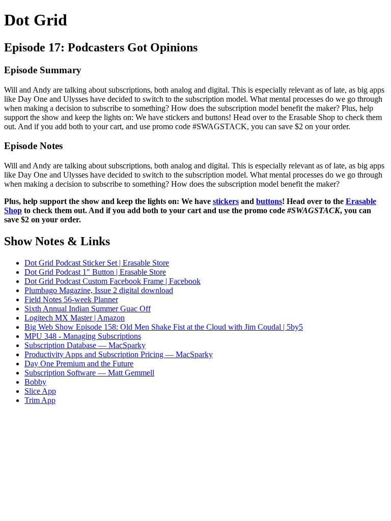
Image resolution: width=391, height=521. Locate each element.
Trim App (39, 400)
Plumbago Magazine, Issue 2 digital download (98, 290)
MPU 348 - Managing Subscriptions (82, 336)
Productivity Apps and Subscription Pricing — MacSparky (118, 354)
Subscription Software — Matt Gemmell (89, 372)
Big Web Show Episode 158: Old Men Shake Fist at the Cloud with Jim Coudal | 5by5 (163, 327)
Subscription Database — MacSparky (85, 345)
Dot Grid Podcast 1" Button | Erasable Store (95, 272)
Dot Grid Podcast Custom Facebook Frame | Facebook (112, 281)
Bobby (35, 382)
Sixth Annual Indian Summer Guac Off (87, 308)
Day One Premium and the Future (78, 363)
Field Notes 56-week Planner (71, 299)
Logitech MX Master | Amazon (74, 317)
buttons (269, 201)
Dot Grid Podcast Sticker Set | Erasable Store (96, 262)
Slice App (40, 391)
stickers (226, 201)
